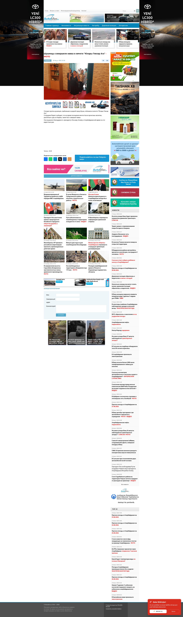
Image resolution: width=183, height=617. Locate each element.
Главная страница (52, 25)
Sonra (173, 611)
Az (134, 11)
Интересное (123, 25)
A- (103, 60)
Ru (137, 11)
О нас (46, 10)
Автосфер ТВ (50, 30)
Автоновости (66, 25)
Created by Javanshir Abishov (113, 609)
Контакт (84, 10)
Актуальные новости (81, 26)
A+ (107, 60)
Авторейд (95, 25)
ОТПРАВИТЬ (61, 315)
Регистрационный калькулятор (70, 10)
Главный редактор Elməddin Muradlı (114, 605)
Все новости (124, 484)
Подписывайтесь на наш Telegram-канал (93, 158)
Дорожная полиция (109, 25)
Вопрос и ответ (54, 10)
